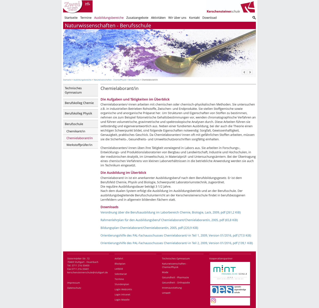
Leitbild (119, 268)
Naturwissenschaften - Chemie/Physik (110, 80)
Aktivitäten (158, 18)
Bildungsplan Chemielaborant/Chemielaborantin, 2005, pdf (149, 228)
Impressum (73, 282)
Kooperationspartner (221, 258)
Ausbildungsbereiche (109, 18)
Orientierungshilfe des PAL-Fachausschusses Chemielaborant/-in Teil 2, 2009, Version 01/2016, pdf (177, 243)
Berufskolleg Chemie (79, 103)
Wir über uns (177, 18)
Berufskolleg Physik (78, 113)
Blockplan (120, 263)
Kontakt (194, 18)
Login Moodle (122, 299)
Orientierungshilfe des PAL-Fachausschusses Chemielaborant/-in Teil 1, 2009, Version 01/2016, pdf (176, 235)
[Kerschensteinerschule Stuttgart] (254, 17)
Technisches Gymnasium (73, 90)
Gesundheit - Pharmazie (175, 277)
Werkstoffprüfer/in (79, 145)
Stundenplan (122, 284)
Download (209, 18)
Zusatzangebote (137, 18)
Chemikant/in (75, 131)
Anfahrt (119, 258)
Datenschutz (74, 287)
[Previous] (244, 72)
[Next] (250, 72)
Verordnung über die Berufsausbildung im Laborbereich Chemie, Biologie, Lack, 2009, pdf (171, 212)
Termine (86, 18)
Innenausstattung (172, 287)
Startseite (71, 18)
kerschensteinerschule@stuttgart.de (87, 272)
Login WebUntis (123, 289)
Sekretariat (121, 273)
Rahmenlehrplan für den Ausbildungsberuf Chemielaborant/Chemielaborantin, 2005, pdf (169, 220)
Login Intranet (122, 294)
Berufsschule (133, 80)
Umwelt (166, 292)
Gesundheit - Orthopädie (176, 282)
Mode (165, 272)
